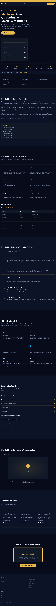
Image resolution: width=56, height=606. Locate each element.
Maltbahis (4, 4)
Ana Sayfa (3, 72)
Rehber (34, 3)
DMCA (2, 597)
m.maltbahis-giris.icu (28, 554)
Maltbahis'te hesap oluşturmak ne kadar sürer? (28, 423)
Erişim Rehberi (16, 72)
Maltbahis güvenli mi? (28, 411)
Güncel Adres (23, 84)
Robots (51, 603)
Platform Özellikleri (24, 79)
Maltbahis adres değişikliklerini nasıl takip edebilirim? (28, 419)
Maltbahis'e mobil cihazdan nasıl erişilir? (28, 399)
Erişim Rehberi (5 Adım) (44, 79)
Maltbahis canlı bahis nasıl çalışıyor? (28, 430)
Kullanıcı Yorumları (6, 84)
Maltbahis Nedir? (6, 79)
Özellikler (29, 3)
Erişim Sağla (50, 3)
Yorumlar (43, 3)
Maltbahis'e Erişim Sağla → (28, 565)
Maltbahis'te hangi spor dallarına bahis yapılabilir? (28, 415)
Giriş (24, 3)
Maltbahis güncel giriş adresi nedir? (28, 395)
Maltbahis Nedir (32, 579)
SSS (38, 3)
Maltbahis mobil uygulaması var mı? (28, 427)
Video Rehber (42, 82)
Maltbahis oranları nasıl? (28, 407)
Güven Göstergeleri (6, 82)
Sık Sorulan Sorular (24, 82)
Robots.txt (3, 595)
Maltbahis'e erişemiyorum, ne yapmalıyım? (28, 403)
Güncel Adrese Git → (8, 32)
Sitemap (2, 593)
